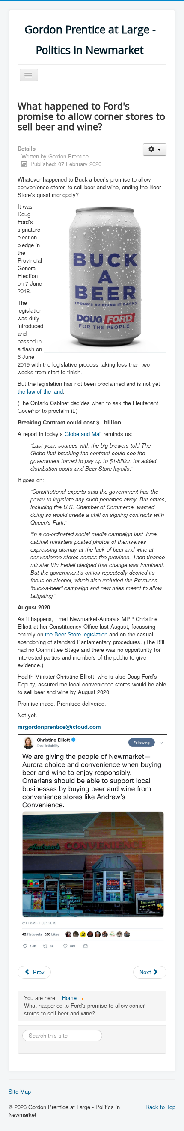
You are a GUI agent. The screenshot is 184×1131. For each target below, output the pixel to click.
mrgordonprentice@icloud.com (59, 726)
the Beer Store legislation (76, 634)
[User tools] (154, 149)
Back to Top (160, 1107)
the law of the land (40, 391)
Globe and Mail (83, 434)
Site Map (20, 1091)
